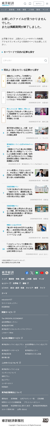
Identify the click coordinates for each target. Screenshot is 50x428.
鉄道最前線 (6, 307)
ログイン (39, 3)
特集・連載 (21, 9)
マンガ (45, 9)
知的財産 (5, 406)
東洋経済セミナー (31, 350)
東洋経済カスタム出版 (33, 354)
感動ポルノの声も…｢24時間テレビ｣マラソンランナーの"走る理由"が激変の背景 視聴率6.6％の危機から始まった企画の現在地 (19, 79)
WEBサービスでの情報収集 (11, 402)
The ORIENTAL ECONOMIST (12, 318)
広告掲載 (41, 399)
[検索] (45, 60)
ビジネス (5, 288)
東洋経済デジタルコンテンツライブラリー (17, 329)
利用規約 (5, 387)
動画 (38, 9)
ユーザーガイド (7, 383)
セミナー (5, 283)
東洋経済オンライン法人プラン (13, 344)
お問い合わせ (22, 409)
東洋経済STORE (8, 326)
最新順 (12, 9)
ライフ (42, 288)
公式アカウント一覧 (27, 399)
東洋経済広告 (6, 354)
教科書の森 (6, 357)
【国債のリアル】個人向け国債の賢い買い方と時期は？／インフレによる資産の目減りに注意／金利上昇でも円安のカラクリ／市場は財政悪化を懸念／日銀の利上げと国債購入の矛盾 (20, 155)
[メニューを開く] (47, 3)
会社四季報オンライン (10, 322)
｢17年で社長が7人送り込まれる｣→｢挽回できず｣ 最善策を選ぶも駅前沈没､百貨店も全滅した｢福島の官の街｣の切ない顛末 (20, 192)
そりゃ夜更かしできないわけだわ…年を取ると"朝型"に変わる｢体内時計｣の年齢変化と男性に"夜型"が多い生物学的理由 (20, 173)
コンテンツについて (9, 373)
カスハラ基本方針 (8, 409)
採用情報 (14, 399)
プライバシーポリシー (32, 402)
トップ (4, 9)
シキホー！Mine (7, 333)
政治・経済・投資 (17, 288)
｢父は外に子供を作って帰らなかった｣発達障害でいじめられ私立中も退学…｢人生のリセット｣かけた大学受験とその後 (20, 115)
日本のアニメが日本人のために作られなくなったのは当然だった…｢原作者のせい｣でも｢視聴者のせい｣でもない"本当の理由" (20, 95)
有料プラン (6, 376)
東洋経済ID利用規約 (40, 406)
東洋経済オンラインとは (10, 369)
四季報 (15, 283)
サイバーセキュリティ (10, 303)
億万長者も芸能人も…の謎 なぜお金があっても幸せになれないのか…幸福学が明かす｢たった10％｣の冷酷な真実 (20, 131)
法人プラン (6, 380)
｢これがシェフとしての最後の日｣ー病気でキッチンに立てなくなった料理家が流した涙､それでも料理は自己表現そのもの (20, 247)
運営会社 (5, 399)
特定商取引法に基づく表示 (20, 406)
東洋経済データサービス (10, 350)
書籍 (24, 283)
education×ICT (7, 300)
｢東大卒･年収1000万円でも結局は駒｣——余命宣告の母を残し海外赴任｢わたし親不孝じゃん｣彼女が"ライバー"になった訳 (20, 231)
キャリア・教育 (32, 288)
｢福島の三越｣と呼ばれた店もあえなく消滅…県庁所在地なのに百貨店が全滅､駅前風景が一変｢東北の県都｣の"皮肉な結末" (20, 212)
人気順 (31, 9)
